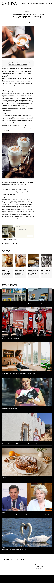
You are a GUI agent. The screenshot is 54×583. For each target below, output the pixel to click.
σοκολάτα (15, 70)
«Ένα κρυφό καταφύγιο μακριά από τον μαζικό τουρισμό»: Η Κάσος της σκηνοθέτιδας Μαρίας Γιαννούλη (19, 443)
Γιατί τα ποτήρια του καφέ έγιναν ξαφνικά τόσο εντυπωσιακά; (45, 272)
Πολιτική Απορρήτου (40, 566)
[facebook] (24, 22)
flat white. (4, 76)
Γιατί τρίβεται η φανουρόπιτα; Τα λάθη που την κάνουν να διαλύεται (13, 478)
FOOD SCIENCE (5, 268)
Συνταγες (24, 3)
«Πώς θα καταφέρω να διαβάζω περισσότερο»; (10, 408)
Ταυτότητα (38, 569)
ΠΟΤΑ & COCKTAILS (32, 268)
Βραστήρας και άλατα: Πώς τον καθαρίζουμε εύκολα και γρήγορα (21, 229)
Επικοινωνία (38, 568)
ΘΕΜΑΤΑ (27, 11)
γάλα (21, 182)
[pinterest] (27, 22)
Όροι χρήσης (38, 564)
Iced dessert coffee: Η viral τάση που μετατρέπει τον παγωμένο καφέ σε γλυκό (20, 273)
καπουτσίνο (10, 239)
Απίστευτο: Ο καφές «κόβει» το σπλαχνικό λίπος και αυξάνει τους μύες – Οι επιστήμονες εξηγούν (18, 373)
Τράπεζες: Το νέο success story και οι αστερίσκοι (11, 303)
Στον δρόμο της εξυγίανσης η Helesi (35, 303)
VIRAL (16, 268)
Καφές (15, 239)
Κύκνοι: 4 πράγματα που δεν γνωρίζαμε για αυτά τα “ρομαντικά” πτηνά (14, 549)
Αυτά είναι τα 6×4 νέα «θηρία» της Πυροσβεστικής (10, 338)
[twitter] (29, 22)
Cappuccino (4, 239)
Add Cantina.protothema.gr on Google (17, 64)
